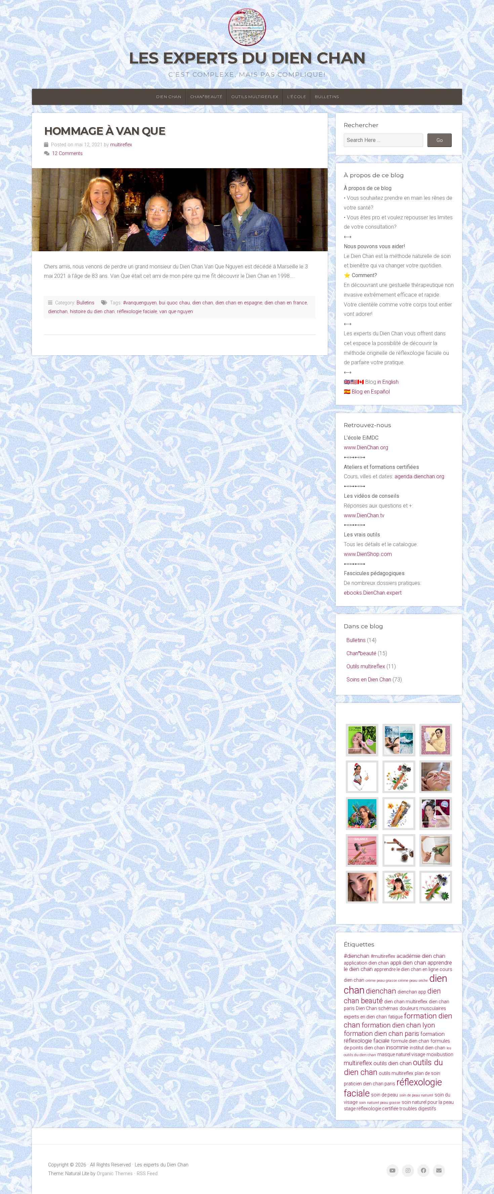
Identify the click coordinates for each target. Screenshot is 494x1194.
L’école (296, 96)
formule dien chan (410, 1041)
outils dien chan (392, 1063)
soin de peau (384, 1094)
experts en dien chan (365, 1016)
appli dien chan (408, 963)
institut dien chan (427, 1047)
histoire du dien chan (92, 311)
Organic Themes (115, 1174)
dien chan (202, 303)
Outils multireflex (255, 96)
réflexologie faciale (137, 311)
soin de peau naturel (416, 1095)
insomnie (397, 1047)
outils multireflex (396, 1073)
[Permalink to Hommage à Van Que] (180, 209)
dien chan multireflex (405, 1001)
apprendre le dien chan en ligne (406, 969)
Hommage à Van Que (104, 131)
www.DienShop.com (368, 554)
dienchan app (412, 992)
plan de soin (427, 1073)
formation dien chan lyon (398, 1025)
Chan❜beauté (206, 96)
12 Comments (67, 153)
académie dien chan (421, 956)
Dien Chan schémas (377, 1008)
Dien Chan (168, 96)
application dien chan (366, 963)
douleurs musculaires (423, 1008)
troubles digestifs (418, 1108)
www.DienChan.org (366, 447)
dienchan (58, 311)
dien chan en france (285, 303)
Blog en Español (371, 391)
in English (388, 382)
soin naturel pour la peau (428, 1102)
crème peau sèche (413, 980)
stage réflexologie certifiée (371, 1108)
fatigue (395, 1016)
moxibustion (439, 1054)
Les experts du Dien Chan (247, 58)
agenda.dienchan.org (419, 476)
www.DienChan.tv (364, 515)
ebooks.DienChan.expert (373, 593)
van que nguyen (176, 311)
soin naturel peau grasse (379, 1102)
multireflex (121, 145)
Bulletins (327, 96)
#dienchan (356, 956)
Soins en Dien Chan (368, 679)
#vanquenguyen (140, 303)
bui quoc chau (174, 303)
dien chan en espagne (238, 303)
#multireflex (383, 956)
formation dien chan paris (381, 1034)
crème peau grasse (381, 980)
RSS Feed (147, 1174)
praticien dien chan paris (369, 1083)
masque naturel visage (401, 1054)
